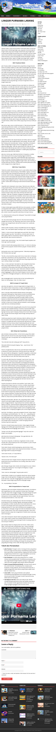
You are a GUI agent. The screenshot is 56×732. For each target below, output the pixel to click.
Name (3, 660)
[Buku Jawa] (46, 199)
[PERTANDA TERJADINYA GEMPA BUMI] (41, 713)
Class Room (40, 49)
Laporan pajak (41, 76)
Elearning (40, 43)
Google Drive (41, 51)
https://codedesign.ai (42, 107)
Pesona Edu (40, 68)
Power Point (41, 55)
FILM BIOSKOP (16, 16)
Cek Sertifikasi (41, 70)
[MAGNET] (4, 714)
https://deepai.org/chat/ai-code (45, 143)
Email (2, 665)
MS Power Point (41, 31)
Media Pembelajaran (42, 60)
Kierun (39, 89)
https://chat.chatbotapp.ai (44, 119)
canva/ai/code (41, 99)
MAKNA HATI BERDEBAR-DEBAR (48, 696)
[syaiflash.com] (28, 13)
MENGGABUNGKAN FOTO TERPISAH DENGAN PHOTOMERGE (31, 697)
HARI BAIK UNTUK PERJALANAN (48, 689)
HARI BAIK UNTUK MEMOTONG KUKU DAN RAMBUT (49, 720)
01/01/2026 (6, 24)
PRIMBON (40, 685)
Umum (25, 24)
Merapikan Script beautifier (44, 94)
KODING (8, 16)
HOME (2, 16)
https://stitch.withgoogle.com (44, 106)
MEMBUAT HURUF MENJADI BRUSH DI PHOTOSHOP (31, 715)
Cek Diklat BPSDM (42, 81)
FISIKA (39, 16)
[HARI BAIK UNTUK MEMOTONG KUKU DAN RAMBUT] (41, 722)
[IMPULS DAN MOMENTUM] (4, 722)
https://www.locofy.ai (43, 115)
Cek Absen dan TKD (42, 72)
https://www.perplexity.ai (43, 140)
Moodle (39, 23)
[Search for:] (46, 152)
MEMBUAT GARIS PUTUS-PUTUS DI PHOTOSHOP (30, 707)
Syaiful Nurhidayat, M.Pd (15, 24)
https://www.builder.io (43, 109)
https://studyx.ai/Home (43, 125)
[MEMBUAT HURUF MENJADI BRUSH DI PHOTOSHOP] (22, 716)
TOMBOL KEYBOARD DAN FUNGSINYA (31, 722)
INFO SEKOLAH (46, 16)
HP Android (40, 59)
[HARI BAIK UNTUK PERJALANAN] (41, 691)
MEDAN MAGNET (12, 704)
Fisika (39, 33)
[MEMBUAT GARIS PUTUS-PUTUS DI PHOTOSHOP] (22, 708)
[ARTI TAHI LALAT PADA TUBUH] (41, 706)
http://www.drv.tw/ (42, 93)
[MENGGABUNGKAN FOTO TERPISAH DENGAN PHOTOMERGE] (22, 699)
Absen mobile (41, 86)
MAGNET (10, 711)
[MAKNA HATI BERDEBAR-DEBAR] (41, 699)
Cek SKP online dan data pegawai (45, 73)
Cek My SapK (41, 75)
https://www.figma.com (43, 112)
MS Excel (40, 28)
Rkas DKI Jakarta (42, 88)
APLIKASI (25, 16)
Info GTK (40, 91)
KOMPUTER (22, 685)
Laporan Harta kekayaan (43, 78)
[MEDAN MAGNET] (4, 707)
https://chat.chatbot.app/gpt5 (44, 141)
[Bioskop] (46, 172)
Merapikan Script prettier (43, 96)
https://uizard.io (41, 117)
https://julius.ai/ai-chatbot (44, 123)
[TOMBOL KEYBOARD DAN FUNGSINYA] (22, 725)
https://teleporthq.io (42, 110)
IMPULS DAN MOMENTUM (11, 719)
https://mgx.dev (41, 136)
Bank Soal (40, 39)
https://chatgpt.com (42, 101)
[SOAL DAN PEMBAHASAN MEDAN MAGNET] (4, 691)
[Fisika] (46, 185)
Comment (3, 649)
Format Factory (41, 54)
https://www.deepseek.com (44, 104)
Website (3, 669)
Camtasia (40, 57)
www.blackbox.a (41, 97)
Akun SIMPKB (41, 84)
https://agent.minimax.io (43, 138)
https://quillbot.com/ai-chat (44, 120)
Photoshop (40, 25)
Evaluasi (39, 41)
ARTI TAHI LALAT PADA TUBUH (49, 704)
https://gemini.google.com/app (45, 122)
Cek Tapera (40, 80)
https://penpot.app (42, 114)
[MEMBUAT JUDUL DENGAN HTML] (22, 691)
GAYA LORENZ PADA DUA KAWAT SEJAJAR (12, 697)
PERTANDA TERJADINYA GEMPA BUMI (49, 712)
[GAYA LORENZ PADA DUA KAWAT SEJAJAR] (4, 700)
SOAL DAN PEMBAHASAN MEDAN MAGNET (13, 690)
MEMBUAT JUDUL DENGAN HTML (30, 689)
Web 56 (39, 67)
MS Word (40, 30)
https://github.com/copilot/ (44, 102)
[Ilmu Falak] (46, 212)
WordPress (40, 27)
